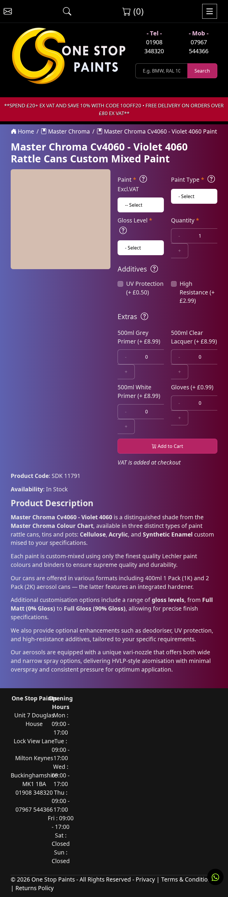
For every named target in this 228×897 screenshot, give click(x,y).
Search (202, 71)
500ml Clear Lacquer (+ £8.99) (194, 337)
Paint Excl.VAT (128, 184)
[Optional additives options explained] (154, 269)
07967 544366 (198, 46)
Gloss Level (135, 220)
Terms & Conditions (187, 879)
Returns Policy (34, 888)
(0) (137, 11)
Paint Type (187, 179)
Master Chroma (68, 131)
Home (25, 131)
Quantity (185, 220)
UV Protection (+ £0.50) (145, 288)
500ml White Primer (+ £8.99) (139, 391)
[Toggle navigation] (209, 11)
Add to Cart (169, 446)
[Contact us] (8, 11)
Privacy (145, 879)
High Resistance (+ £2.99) (197, 292)
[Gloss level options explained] (123, 230)
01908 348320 (154, 46)
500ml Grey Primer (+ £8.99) (139, 337)
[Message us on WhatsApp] (215, 877)
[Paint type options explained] (211, 179)
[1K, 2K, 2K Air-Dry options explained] (143, 179)
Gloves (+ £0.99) (192, 387)
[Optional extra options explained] (144, 316)
